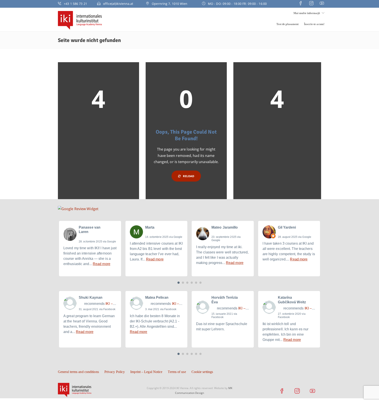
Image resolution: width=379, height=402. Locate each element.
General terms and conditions (78, 372)
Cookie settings (202, 372)
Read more (101, 264)
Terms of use (177, 372)
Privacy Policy (114, 372)
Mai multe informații (306, 13)
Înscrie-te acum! (314, 24)
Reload (188, 176)
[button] (178, 283)
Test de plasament (287, 24)
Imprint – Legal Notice (146, 372)
